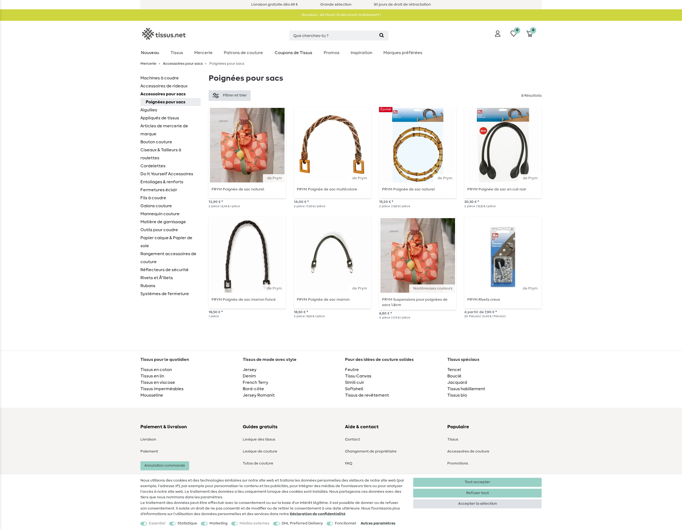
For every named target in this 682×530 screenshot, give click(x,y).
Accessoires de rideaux (164, 86)
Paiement (149, 451)
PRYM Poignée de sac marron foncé (244, 299)
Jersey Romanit (259, 395)
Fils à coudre (153, 198)
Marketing (218, 523)
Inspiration (361, 53)
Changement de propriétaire (371, 451)
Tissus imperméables (162, 389)
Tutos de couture (258, 463)
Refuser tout (477, 493)
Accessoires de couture (468, 451)
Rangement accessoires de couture (168, 258)
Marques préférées (402, 53)
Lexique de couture (260, 451)
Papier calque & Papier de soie (166, 242)
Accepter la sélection (477, 503)
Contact (352, 439)
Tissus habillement (466, 389)
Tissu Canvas (358, 376)
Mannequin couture (160, 214)
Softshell (354, 389)
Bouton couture (156, 142)
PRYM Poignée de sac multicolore (327, 189)
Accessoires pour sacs (182, 64)
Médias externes (254, 523)
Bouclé (454, 376)
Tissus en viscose (157, 382)
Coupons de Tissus (293, 53)
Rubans (147, 286)
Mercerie (203, 53)
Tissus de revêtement (367, 395)
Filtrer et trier (235, 95)
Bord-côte (253, 389)
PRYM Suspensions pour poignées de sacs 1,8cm (415, 302)
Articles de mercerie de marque (164, 130)
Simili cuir (354, 382)
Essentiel (157, 523)
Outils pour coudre (159, 230)
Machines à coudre (159, 78)
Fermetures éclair (158, 190)
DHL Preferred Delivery (302, 523)
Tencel (454, 370)
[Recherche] (381, 35)
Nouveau (150, 53)
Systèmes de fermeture (164, 294)
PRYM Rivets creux (483, 299)
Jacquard (457, 382)
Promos (331, 53)
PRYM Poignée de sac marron (323, 299)
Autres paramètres (378, 523)
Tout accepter (477, 482)
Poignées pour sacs (165, 102)
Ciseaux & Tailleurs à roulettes (160, 154)
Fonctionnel (345, 523)
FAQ (348, 463)
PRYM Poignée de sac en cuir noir (496, 189)
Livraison (148, 439)
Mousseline (151, 395)
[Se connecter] (498, 34)
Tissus (176, 53)
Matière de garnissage (163, 222)
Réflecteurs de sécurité (164, 270)
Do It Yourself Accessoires (166, 174)
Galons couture (156, 206)
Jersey (250, 370)
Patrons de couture (243, 53)
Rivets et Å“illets (156, 278)
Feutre (352, 370)
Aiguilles (148, 110)
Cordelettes (152, 166)
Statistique (187, 523)
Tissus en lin (152, 376)
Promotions (457, 463)
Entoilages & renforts (161, 182)
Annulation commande (164, 465)
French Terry (255, 382)
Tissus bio (457, 395)
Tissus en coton (156, 370)
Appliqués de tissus (159, 118)
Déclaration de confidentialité (317, 514)
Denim (249, 376)
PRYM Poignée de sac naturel (238, 189)
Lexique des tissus (259, 439)
